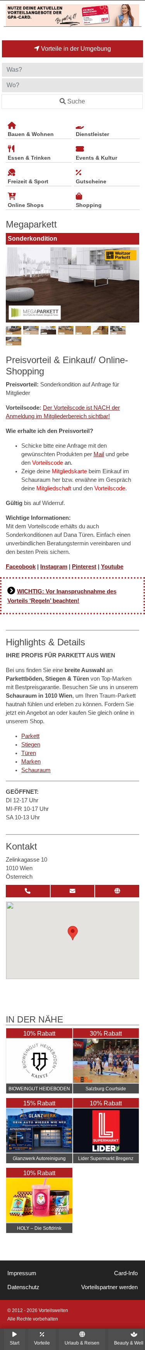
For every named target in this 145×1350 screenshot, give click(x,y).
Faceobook (21, 567)
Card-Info (126, 1273)
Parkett (30, 736)
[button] (73, 933)
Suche (76, 101)
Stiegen (30, 744)
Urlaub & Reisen (82, 1342)
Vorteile (42, 1342)
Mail (99, 454)
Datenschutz (23, 1287)
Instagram (53, 567)
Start (14, 1342)
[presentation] (13, 285)
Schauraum (36, 770)
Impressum (21, 1273)
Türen (28, 753)
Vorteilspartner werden (109, 1287)
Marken (31, 762)
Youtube (112, 567)
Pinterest (84, 567)
